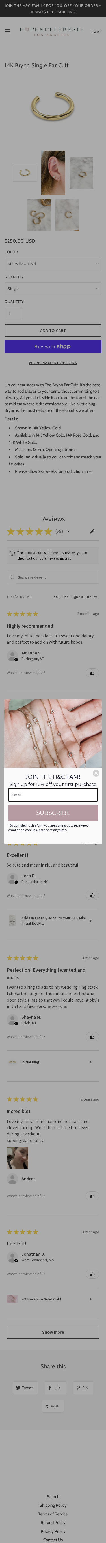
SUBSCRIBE (53, 813)
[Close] (96, 773)
